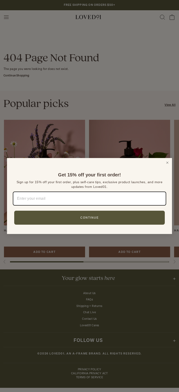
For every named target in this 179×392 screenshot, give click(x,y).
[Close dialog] (167, 162)
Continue (89, 217)
